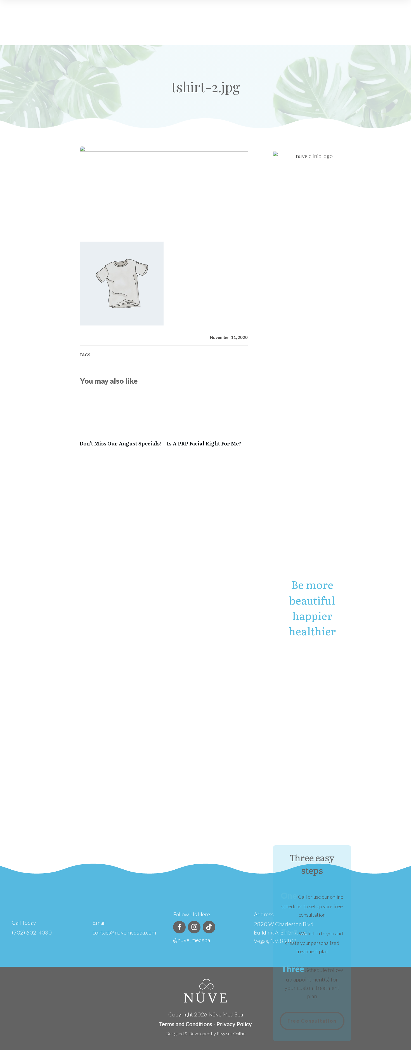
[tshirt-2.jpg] (164, 189)
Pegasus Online (231, 1033)
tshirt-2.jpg (205, 87)
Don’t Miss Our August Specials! (120, 422)
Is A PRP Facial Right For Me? (207, 422)
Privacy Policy (234, 1024)
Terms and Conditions (185, 1024)
